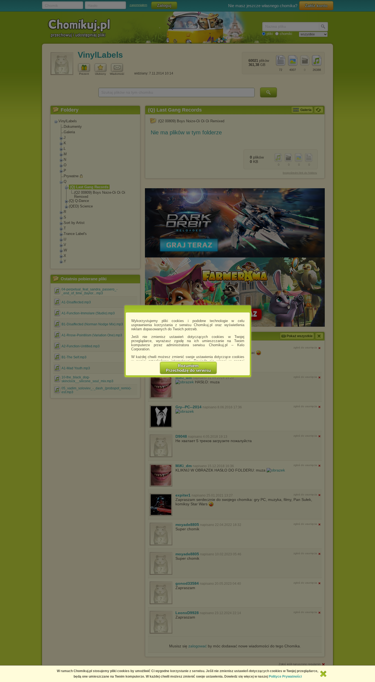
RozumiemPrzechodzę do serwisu (188, 368)
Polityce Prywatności (285, 676)
